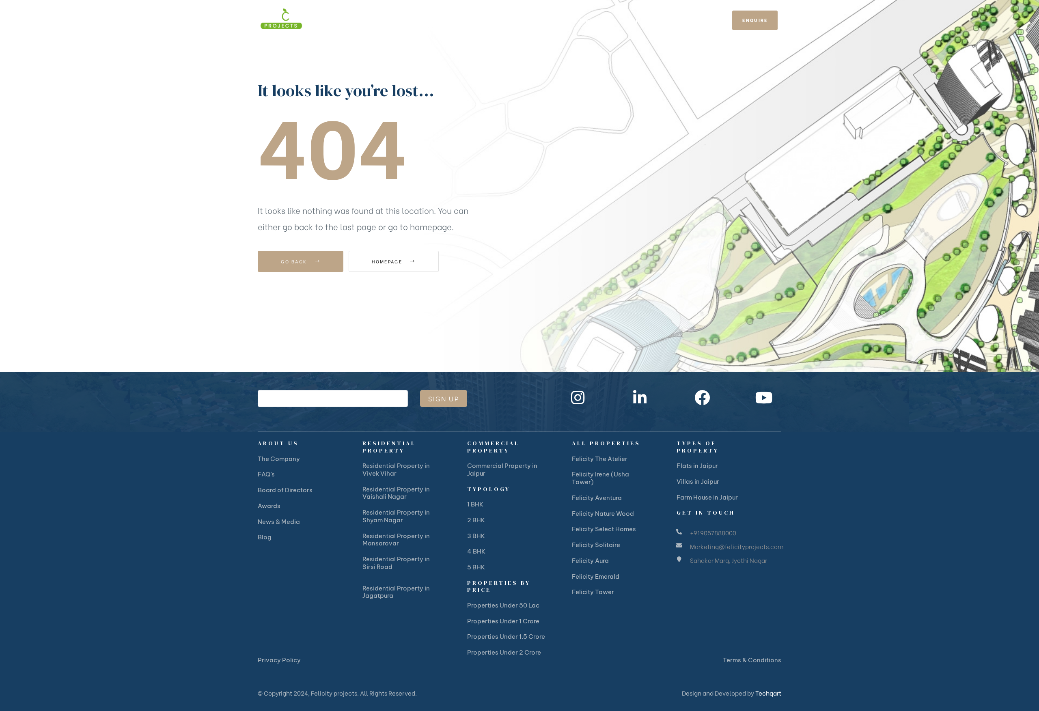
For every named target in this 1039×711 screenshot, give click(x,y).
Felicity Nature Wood (603, 513)
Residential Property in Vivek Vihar (396, 469)
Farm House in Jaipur (707, 497)
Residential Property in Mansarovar (396, 539)
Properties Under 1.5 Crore (506, 636)
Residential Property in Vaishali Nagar (396, 493)
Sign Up (443, 398)
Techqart (768, 692)
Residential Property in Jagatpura (396, 592)
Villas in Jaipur (698, 481)
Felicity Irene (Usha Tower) (600, 478)
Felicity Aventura (597, 498)
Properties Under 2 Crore (504, 652)
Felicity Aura (590, 560)
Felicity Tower (593, 592)
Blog (265, 537)
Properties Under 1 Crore (503, 621)
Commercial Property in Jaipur (502, 469)
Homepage (388, 261)
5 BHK (476, 567)
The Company (279, 459)
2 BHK (476, 520)
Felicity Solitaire (596, 545)
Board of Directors (285, 490)
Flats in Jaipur (697, 466)
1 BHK (475, 504)
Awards (269, 506)
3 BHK (476, 536)
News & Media (279, 522)
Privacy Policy (279, 660)
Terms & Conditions (752, 660)
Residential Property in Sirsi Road (396, 563)
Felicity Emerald (595, 576)
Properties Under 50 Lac (503, 605)
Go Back (295, 261)
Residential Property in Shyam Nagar (396, 516)
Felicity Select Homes (604, 529)
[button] (755, 20)
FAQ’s (266, 474)
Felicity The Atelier (599, 459)
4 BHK (476, 551)
